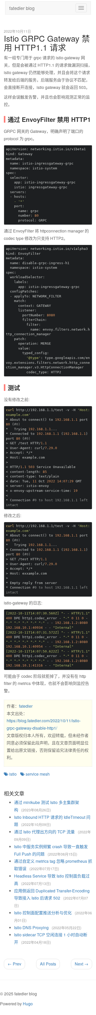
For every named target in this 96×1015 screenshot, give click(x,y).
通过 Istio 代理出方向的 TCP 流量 (44, 832)
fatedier (26, 706)
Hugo (28, 1004)
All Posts (48, 964)
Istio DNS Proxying (31, 927)
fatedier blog (22, 8)
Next (81, 964)
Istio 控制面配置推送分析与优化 (43, 913)
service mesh (37, 774)
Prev (14, 964)
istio (12, 774)
